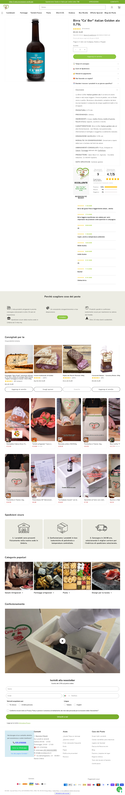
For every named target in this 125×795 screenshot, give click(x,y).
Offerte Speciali (96, 13)
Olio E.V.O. (60, 13)
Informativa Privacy (24, 723)
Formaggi (24, 13)
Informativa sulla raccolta (62, 793)
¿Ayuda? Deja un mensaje (71, 736)
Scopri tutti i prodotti (99, 736)
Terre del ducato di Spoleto (101, 760)
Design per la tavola (101, 593)
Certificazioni (96, 764)
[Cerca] (103, 7)
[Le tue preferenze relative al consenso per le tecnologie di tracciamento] (121, 791)
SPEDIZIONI (94, 2)
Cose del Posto (14, 791)
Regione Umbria (97, 757)
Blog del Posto (110, 13)
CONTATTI (114, 2)
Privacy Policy (48, 791)
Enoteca (72, 13)
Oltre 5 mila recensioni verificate (21, 2)
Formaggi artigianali (43, 593)
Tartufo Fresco (36, 13)
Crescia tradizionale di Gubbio (43, 375)
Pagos (65, 750)
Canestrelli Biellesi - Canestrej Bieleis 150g (106, 375)
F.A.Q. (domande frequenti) (72, 743)
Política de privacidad (70, 753)
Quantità (75, 46)
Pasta (48, 13)
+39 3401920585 (50, 750)
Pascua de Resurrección (100, 746)
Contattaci (62, 317)
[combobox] (72, 7)
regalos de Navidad (98, 743)
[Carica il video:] (62, 641)
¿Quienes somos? (68, 740)
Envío (65, 746)
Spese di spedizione (90, 35)
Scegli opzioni (48, 389)
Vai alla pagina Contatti (19, 753)
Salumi (12, 13)
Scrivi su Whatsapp (19, 748)
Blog (93, 750)
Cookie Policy (56, 791)
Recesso (66, 757)
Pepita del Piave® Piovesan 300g (73, 375)
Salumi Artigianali (13, 593)
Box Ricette (83, 13)
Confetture (102, 150)
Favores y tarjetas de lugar (101, 753)
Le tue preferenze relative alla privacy (70, 791)
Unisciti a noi (62, 717)
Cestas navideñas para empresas (103, 740)
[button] (107, 7)
